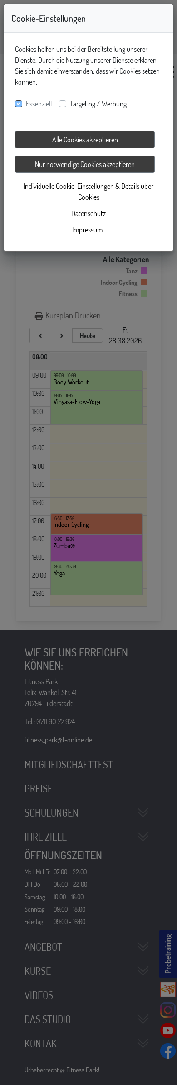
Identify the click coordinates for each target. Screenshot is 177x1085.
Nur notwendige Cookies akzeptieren (85, 164)
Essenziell (39, 103)
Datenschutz (88, 213)
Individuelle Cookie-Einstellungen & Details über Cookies (88, 192)
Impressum (87, 229)
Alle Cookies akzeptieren (85, 139)
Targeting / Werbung (98, 103)
